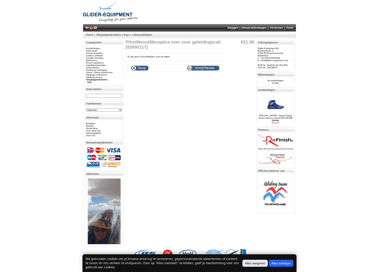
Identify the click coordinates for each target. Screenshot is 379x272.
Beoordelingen (143, 34)
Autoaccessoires (94, 53)
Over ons (90, 135)
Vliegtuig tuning (94, 77)
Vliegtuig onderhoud (96, 75)
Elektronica (91, 60)
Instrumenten (92, 67)
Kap (126, 34)
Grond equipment (95, 63)
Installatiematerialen (96, 65)
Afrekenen (276, 27)
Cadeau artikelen (94, 55)
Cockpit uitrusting (94, 58)
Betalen (90, 126)
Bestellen (90, 123)
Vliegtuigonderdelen (108, 34)
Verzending (91, 128)
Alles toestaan (281, 263)
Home (290, 27)
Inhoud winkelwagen (253, 27)
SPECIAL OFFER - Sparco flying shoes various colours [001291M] (275, 116)
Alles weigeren (255, 263)
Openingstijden (93, 133)
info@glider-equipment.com (274, 60)
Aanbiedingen (93, 48)
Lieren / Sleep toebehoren (99, 72)
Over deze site (93, 130)
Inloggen (233, 27)
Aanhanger (91, 50)
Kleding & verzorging (96, 70)
